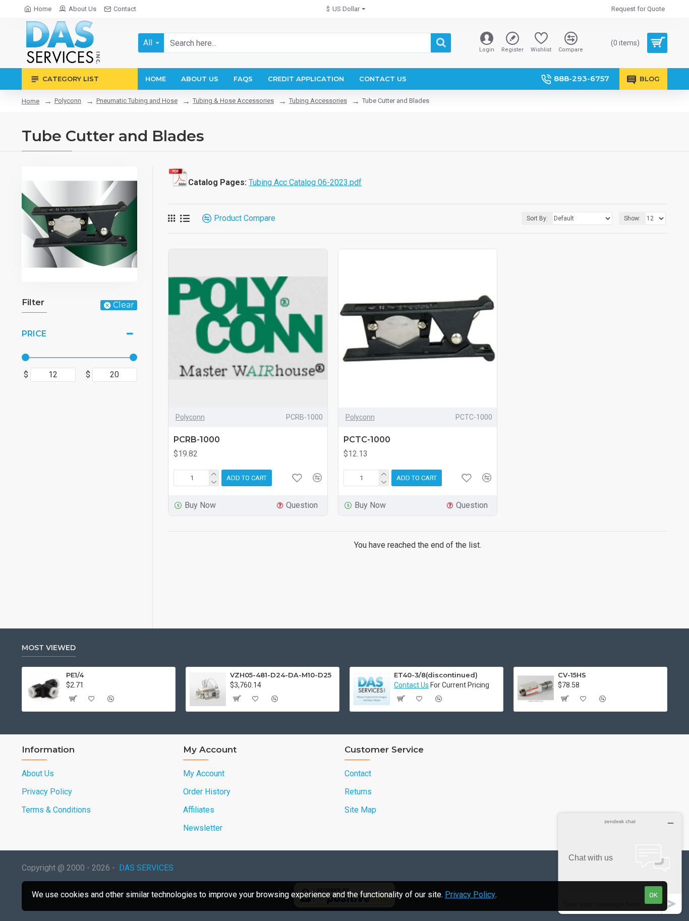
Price (34, 333)
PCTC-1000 (366, 439)
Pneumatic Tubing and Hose (137, 100)
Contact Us (411, 685)
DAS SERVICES (146, 868)
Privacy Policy (470, 894)
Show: (632, 218)
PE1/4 (75, 675)
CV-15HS (572, 675)
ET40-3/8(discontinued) (436, 675)
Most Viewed (49, 648)
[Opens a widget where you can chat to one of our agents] (619, 863)
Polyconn (67, 100)
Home (30, 101)
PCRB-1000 (197, 439)
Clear (123, 305)
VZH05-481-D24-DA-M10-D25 (280, 675)
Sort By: (537, 218)
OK (653, 895)
